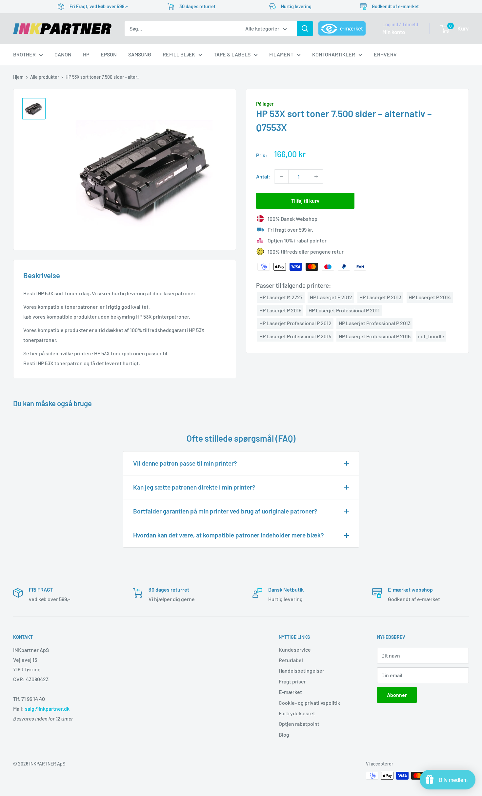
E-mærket (290, 692)
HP (86, 54)
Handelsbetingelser (301, 670)
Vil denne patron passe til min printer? (185, 463)
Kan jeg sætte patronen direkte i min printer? (194, 487)
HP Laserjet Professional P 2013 (375, 323)
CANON (62, 54)
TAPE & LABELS (232, 54)
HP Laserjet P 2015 (280, 310)
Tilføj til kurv (305, 201)
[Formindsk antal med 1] (281, 176)
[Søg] (305, 28)
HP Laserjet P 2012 (331, 297)
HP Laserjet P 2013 (380, 297)
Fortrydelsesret (297, 713)
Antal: (263, 176)
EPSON (109, 54)
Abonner (397, 695)
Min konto (393, 32)
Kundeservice (295, 649)
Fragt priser (292, 681)
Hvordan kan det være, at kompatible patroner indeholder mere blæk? (228, 535)
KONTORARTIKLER (333, 54)
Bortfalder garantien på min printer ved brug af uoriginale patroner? (225, 511)
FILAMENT (281, 54)
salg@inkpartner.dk (47, 708)
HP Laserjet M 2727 (281, 297)
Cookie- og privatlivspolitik (309, 703)
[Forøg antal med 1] (316, 176)
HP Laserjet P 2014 (430, 297)
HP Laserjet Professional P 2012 (295, 323)
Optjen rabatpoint (299, 724)
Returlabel (291, 660)
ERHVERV (385, 54)
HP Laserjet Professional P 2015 (375, 336)
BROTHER (24, 54)
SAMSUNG (139, 54)
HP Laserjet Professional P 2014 (295, 336)
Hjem (18, 77)
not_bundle (431, 336)
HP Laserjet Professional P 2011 (344, 310)
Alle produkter (44, 77)
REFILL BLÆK (179, 54)
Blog (284, 734)
